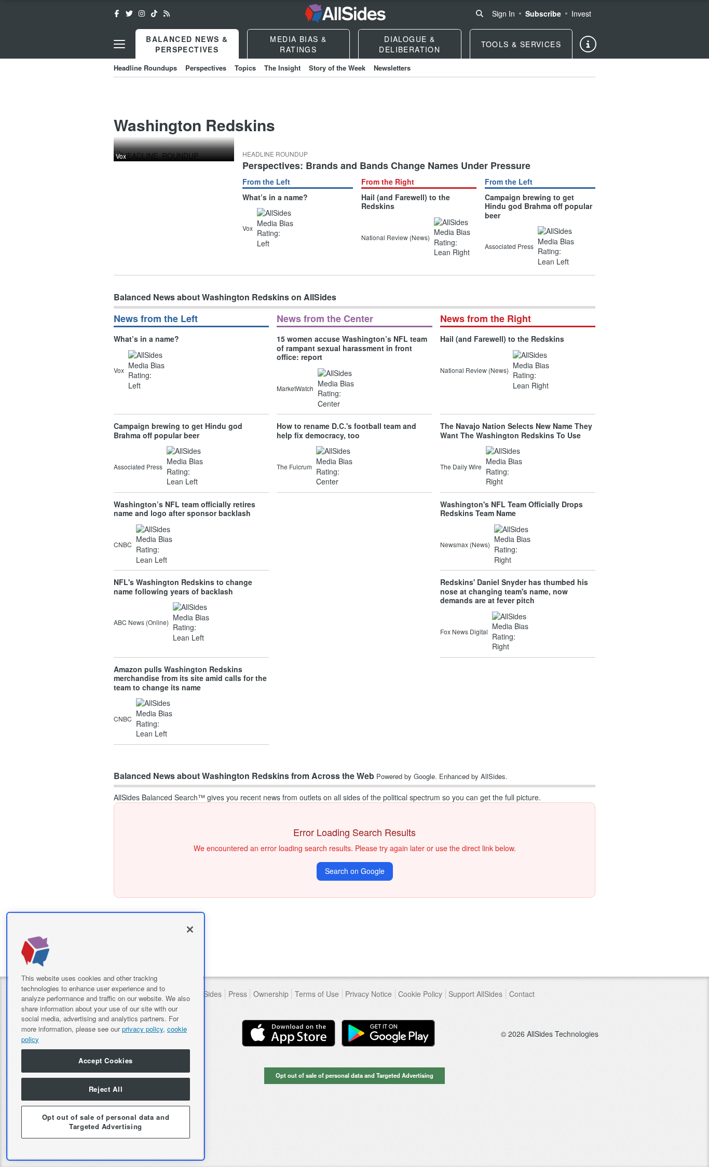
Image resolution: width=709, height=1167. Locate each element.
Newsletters (392, 68)
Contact (522, 994)
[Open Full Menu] (119, 44)
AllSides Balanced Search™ (159, 797)
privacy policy (142, 1029)
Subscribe (543, 13)
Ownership (271, 994)
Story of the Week (337, 68)
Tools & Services (521, 44)
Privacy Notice (368, 994)
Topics (245, 68)
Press (237, 994)
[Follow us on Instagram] (141, 13)
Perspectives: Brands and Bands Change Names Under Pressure (386, 165)
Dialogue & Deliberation (409, 44)
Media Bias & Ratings (298, 44)
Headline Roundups (145, 68)
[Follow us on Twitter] (129, 13)
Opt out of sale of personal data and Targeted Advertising (354, 1075)
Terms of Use (317, 994)
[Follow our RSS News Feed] (166, 13)
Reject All (106, 1089)
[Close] (190, 929)
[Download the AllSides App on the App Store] (288, 1033)
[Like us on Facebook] (117, 13)
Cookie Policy (420, 994)
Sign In (503, 13)
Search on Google (355, 871)
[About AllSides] (588, 44)
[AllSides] (345, 13)
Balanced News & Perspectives (187, 44)
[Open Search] (479, 13)
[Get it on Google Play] (388, 1033)
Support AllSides (475, 994)
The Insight (282, 68)
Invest (581, 13)
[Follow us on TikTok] (154, 13)
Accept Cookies (105, 1061)
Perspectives (205, 68)
